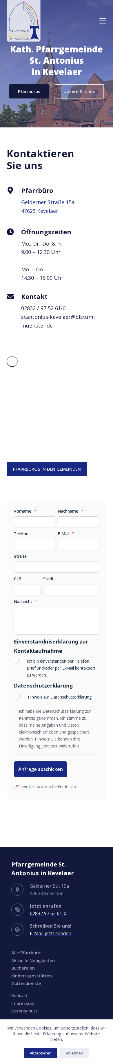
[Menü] (102, 20)
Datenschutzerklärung (63, 711)
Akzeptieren (41, 1053)
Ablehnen (74, 1053)
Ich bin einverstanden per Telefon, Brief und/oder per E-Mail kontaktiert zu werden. (61, 668)
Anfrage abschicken (40, 769)
